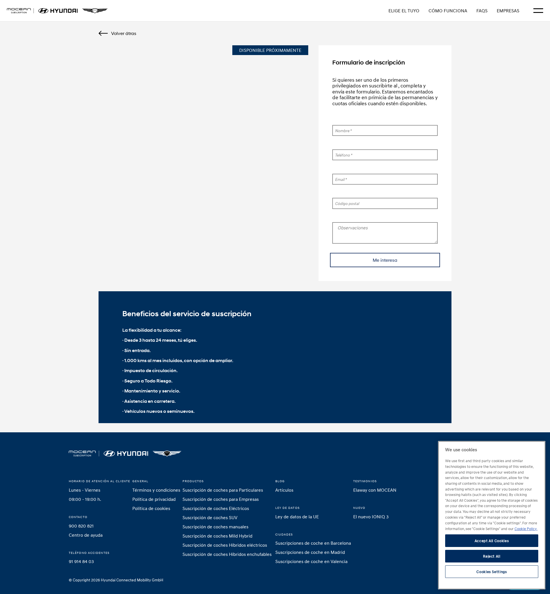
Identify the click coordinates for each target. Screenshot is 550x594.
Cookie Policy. (525, 528)
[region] (491, 515)
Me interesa (385, 260)
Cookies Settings (491, 571)
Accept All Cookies (492, 540)
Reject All (491, 556)
